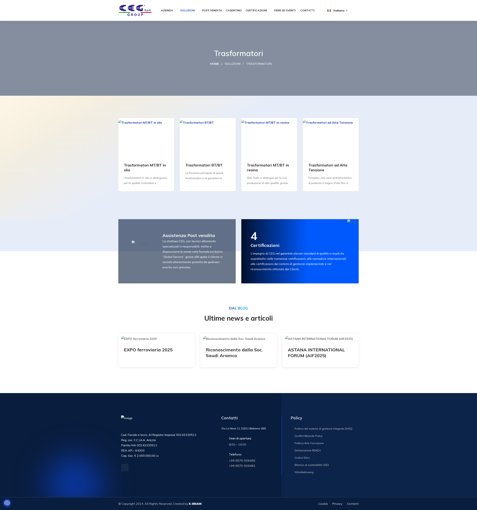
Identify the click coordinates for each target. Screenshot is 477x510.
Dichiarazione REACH (307, 450)
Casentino (234, 10)
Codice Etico (302, 457)
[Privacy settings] (7, 503)
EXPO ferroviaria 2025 (148, 349)
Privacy (337, 504)
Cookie (323, 504)
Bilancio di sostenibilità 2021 (311, 465)
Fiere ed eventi (285, 10)
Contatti (307, 10)
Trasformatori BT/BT (204, 165)
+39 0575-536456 (242, 460)
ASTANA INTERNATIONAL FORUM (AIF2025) (316, 352)
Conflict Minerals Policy (308, 436)
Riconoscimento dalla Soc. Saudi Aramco (234, 352)
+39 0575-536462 (242, 466)
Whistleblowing (304, 472)
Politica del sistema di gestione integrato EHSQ (323, 428)
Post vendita (212, 10)
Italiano (339, 10)
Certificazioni (256, 10)
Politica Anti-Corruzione (309, 443)
